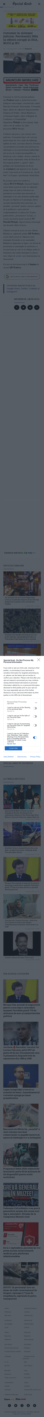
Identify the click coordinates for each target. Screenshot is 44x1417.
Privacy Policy (35, 757)
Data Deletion (9, 757)
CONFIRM (13, 748)
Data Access (22, 757)
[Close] (39, 660)
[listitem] (22, 702)
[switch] (35, 708)
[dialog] (22, 708)
